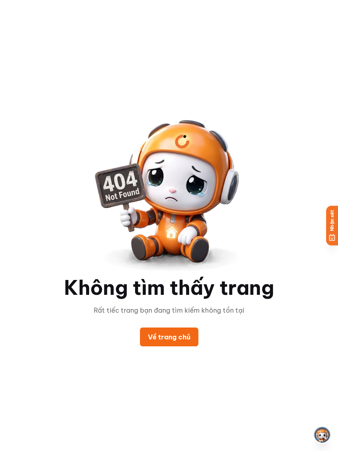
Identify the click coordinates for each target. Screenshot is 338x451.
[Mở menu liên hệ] (322, 435)
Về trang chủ (169, 337)
